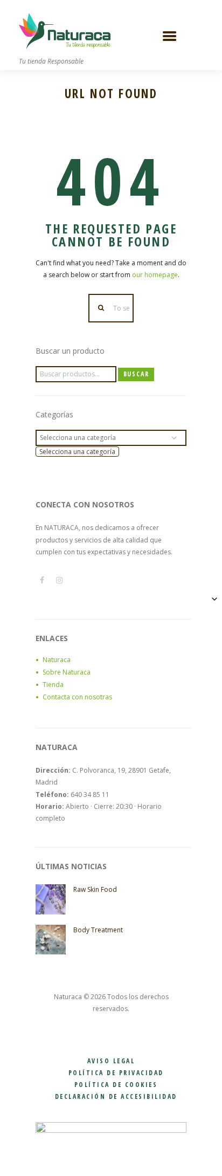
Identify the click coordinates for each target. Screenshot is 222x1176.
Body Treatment (98, 929)
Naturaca (57, 659)
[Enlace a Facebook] (42, 580)
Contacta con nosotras (77, 697)
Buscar (136, 374)
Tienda (53, 684)
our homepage (155, 274)
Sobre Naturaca (67, 672)
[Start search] (101, 308)
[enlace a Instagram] (59, 580)
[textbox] (77, 451)
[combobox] (77, 451)
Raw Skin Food (95, 889)
